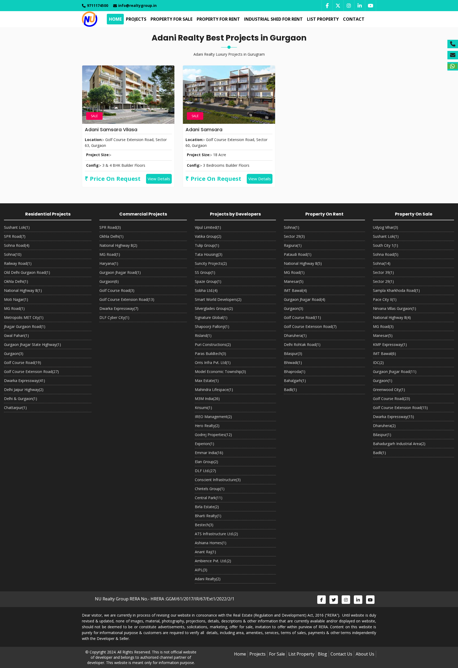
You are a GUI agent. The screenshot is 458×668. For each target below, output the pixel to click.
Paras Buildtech (210, 353)
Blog (322, 654)
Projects (136, 19)
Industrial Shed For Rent (273, 19)
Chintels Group (209, 488)
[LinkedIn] (359, 5)
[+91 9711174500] (452, 44)
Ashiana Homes (210, 542)
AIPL (201, 569)
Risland (203, 335)
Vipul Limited (208, 227)
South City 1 (385, 245)
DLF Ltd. (205, 470)
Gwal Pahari (16, 335)
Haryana (108, 263)
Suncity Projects (211, 263)
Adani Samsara (204, 129)
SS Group (205, 272)
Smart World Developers (218, 299)
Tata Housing (208, 254)
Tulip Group (207, 245)
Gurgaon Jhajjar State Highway (32, 344)
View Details (159, 178)
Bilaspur (293, 353)
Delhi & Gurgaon (20, 398)
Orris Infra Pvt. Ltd (213, 362)
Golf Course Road (22, 362)
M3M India (207, 398)
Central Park (208, 497)
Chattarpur (15, 407)
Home (115, 19)
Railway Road (18, 263)
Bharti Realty (208, 515)
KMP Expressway (390, 344)
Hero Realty (207, 425)
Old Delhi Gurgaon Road (27, 272)
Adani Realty (208, 578)
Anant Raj (205, 551)
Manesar (293, 281)
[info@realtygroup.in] (452, 55)
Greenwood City (389, 389)
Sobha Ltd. (206, 290)
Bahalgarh (295, 380)
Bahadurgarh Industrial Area (399, 443)
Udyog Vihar (385, 227)
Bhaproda (294, 371)
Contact (353, 19)
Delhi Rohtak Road (302, 344)
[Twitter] (337, 5)
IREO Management (213, 416)
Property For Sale (171, 19)
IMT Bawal (295, 290)
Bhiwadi (293, 362)
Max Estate (207, 380)
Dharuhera (295, 335)
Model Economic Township (220, 371)
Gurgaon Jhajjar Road (120, 272)
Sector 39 (383, 272)
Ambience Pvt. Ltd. (213, 560)
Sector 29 (294, 236)
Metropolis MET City (23, 317)
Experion (204, 443)
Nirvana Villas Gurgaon (394, 308)
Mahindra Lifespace (214, 389)
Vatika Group (208, 236)
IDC (378, 362)
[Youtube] (370, 5)
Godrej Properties (213, 434)
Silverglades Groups (214, 308)
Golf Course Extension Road (31, 371)
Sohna (12, 254)
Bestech (204, 524)
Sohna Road (16, 245)
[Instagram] (348, 5)
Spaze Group (208, 281)
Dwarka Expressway (24, 380)
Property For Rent (218, 19)
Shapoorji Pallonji (212, 326)
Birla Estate (207, 506)
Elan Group (206, 461)
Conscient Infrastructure (218, 479)
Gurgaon (13, 353)
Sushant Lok (17, 227)
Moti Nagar (16, 299)
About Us (365, 654)
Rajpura (293, 245)
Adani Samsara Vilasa (111, 129)
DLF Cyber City (114, 317)
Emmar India (209, 452)
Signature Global (211, 317)
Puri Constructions (213, 344)
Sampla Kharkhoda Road (396, 290)
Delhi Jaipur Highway (23, 389)
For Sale (277, 654)
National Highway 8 (23, 290)
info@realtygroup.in (137, 5)
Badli (290, 389)
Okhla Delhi (16, 281)
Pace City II (385, 299)
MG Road (14, 308)
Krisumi (203, 407)
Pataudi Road (297, 254)
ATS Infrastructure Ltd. (216, 533)
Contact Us (341, 654)
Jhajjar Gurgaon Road (24, 326)
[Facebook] (327, 5)
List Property (323, 19)
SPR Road (14, 236)
